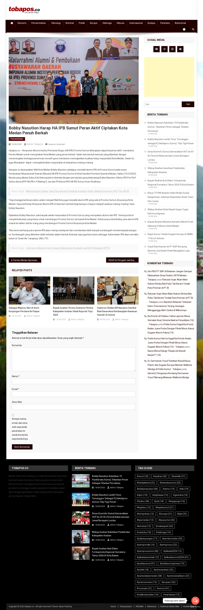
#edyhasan (160, 495)
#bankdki (178, 476)
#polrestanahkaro (178, 576)
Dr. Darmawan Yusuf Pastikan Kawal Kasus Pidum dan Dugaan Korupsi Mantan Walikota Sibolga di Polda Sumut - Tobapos (170, 365)
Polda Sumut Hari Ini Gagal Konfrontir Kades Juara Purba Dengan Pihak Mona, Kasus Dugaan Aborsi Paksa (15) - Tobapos (169, 342)
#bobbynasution (147, 489)
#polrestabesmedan (149, 576)
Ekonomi (22, 23)
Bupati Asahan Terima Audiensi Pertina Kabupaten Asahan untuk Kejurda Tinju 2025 (73, 311)
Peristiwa (165, 23)
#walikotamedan (147, 594)
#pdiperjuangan (147, 538)
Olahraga (107, 23)
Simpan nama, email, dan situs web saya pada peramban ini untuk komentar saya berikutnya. (20, 429)
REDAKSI (139, 606)
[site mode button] (186, 29)
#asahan (160, 476)
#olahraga (163, 532)
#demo (169, 489)
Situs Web (17, 402)
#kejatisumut (164, 507)
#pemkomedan (172, 538)
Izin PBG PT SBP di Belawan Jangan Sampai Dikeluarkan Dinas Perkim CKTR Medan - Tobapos (170, 275)
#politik (143, 569)
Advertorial (180, 23)
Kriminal (70, 23)
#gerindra (180, 495)
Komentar (17, 345)
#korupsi (165, 514)
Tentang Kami (126, 606)
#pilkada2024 (172, 551)
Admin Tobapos (35, 144)
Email (15, 389)
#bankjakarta (146, 482)
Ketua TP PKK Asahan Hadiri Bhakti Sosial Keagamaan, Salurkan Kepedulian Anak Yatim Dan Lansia (170, 197)
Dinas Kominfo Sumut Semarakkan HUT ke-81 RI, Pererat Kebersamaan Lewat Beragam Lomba (171, 155)
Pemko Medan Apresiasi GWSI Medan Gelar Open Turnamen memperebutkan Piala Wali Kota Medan (27, 260)
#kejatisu (144, 507)
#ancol (142, 476)
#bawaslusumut (170, 482)
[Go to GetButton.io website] (195, 607)
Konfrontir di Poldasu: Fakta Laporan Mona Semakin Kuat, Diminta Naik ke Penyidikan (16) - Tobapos (171, 320)
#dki (183, 489)
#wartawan (171, 594)
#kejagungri (176, 501)
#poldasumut (146, 563)
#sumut (163, 588)
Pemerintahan (38, 23)
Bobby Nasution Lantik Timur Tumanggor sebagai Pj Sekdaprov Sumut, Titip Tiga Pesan (171, 141)
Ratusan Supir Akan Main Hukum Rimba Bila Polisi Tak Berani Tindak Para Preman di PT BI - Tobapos (170, 297)
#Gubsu (143, 501)
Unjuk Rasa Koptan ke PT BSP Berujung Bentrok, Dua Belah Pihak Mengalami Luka (169, 248)
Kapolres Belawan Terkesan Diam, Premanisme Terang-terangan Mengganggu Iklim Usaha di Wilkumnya (169, 306)
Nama (16, 376)
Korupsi (93, 23)
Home (113, 606)
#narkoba (144, 532)
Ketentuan (151, 606)
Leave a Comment (56, 144)
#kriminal (144, 526)
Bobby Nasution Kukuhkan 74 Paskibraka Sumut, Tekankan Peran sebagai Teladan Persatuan (168, 126)
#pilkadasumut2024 (176, 557)
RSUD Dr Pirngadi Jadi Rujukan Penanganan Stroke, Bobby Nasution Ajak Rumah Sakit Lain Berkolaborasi (124, 260)
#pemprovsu (168, 544)
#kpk (182, 514)
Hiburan (120, 23)
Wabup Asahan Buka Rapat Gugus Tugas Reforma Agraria (168, 211)
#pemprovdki (146, 544)
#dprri (142, 495)
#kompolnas (145, 514)
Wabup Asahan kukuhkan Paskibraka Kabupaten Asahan (166, 170)
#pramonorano (147, 582)
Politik (82, 23)
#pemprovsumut (147, 551)
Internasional (136, 23)
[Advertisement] (169, 77)
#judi (159, 501)
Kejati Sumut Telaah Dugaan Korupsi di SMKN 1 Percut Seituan (170, 236)
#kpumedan (145, 520)
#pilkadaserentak (148, 557)
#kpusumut (166, 520)
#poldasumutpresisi (172, 563)
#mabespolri (164, 526)
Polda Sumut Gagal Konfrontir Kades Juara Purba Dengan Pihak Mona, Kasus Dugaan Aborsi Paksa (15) (171, 328)
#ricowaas (144, 588)
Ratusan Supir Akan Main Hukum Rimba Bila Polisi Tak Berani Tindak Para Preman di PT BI (169, 283)
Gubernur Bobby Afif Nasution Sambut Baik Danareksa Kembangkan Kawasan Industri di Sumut (117, 311)
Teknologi (56, 23)
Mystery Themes (79, 606)
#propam (168, 582)
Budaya (151, 23)
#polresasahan (163, 569)
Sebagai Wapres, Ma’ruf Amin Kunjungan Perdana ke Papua (24, 310)
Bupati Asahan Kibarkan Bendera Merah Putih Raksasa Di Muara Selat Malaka (170, 224)
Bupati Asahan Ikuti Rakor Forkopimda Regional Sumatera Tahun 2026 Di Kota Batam (171, 182)
